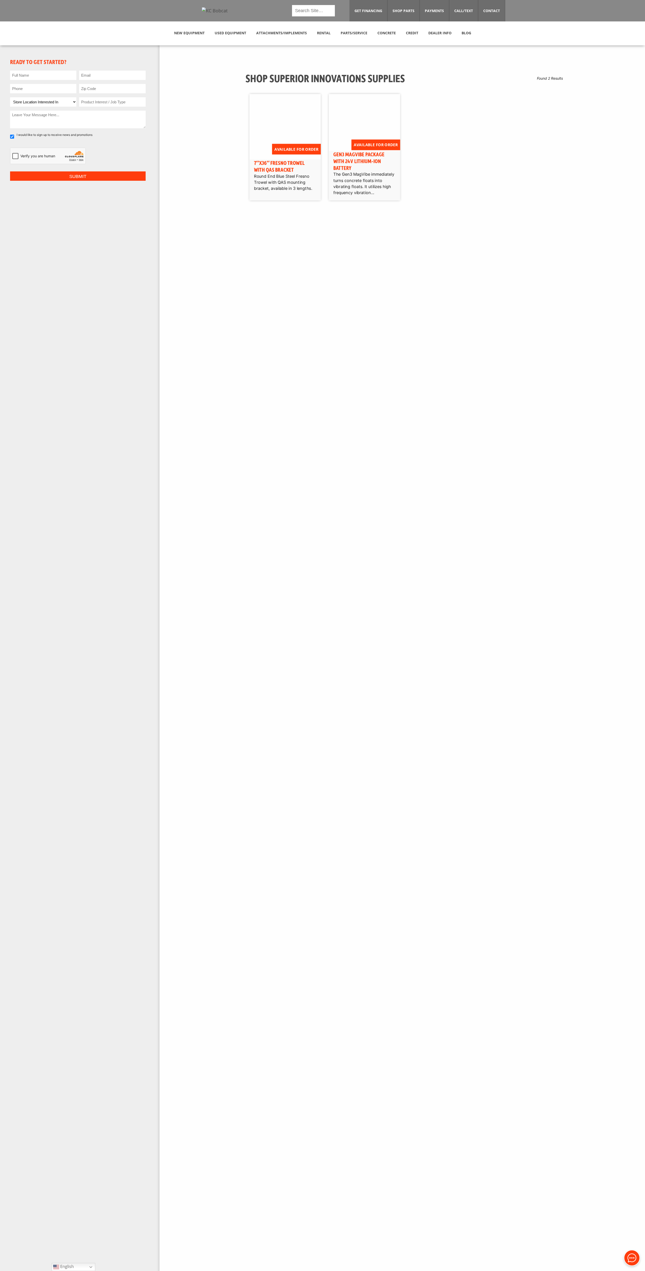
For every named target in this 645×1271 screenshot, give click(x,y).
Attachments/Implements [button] (281, 33)
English (66, 1266)
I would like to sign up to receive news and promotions (54, 135)
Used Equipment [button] (230, 33)
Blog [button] (466, 33)
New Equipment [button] (189, 33)
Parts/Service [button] (354, 33)
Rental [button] (324, 33)
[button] (215, 10)
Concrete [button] (386, 33)
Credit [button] (412, 33)
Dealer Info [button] (440, 33)
